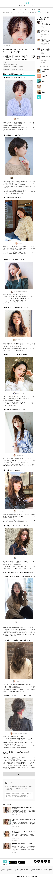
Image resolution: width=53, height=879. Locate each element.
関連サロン (45, 870)
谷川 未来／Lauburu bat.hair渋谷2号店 (20, 733)
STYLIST (27, 9)
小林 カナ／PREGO (20, 511)
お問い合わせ (3, 870)
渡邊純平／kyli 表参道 (20, 339)
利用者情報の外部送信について (36, 870)
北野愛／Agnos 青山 (20, 118)
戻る (19, 774)
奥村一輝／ (20, 621)
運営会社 (50, 870)
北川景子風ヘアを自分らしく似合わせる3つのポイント (14, 66)
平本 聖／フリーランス (20, 393)
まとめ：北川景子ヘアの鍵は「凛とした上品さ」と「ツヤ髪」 (15, 69)
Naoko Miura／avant (20, 455)
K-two (19, 625)
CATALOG (20, 9)
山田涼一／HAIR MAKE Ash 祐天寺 (20, 291)
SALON (33, 9)
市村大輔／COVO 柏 (20, 557)
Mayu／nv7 (20, 243)
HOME (14, 9)
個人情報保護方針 (10, 870)
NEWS (39, 9)
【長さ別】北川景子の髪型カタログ (10, 64)
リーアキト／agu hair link (20, 681)
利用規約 (16, 870)
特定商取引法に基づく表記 (24, 870)
